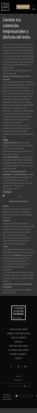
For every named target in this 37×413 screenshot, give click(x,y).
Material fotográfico (18, 354)
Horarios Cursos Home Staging (18, 333)
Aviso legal (18, 376)
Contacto (18, 358)
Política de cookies (18, 380)
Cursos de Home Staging (19, 329)
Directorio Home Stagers (18, 346)
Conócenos (18, 341)
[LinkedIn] (25, 366)
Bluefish (29, 386)
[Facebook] (11, 366)
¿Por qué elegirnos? (18, 337)
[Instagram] (18, 366)
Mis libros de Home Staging (18, 350)
